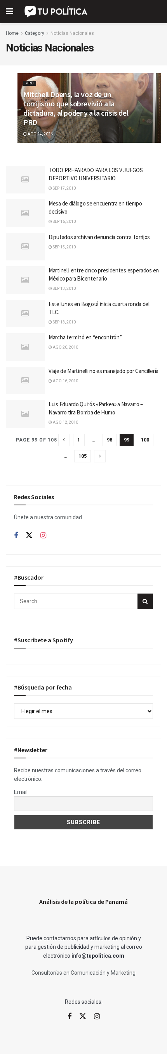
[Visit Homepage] (56, 11)
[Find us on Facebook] (16, 535)
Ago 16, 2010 (65, 381)
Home (12, 33)
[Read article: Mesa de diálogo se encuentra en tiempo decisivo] (25, 213)
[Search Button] (145, 601)
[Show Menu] (9, 11)
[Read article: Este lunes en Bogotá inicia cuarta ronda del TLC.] (25, 314)
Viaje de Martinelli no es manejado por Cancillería (103, 371)
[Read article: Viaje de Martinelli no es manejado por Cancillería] (25, 381)
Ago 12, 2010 (65, 422)
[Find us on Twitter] (29, 535)
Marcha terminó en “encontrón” (85, 337)
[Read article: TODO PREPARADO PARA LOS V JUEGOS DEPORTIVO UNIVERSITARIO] (25, 180)
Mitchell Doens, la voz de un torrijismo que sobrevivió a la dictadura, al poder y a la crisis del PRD (75, 108)
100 (145, 440)
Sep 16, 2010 (64, 221)
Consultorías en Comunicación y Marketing (83, 973)
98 (109, 440)
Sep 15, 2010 (64, 247)
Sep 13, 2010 (64, 288)
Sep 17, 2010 (64, 188)
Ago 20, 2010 (65, 347)
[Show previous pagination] (64, 440)
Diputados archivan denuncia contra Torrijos (99, 237)
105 (82, 456)
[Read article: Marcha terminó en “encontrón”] (25, 347)
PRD (30, 83)
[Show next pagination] (100, 456)
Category (34, 33)
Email (21, 792)
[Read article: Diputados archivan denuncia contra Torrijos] (25, 247)
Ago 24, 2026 (40, 134)
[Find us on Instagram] (43, 535)
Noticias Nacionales (72, 33)
